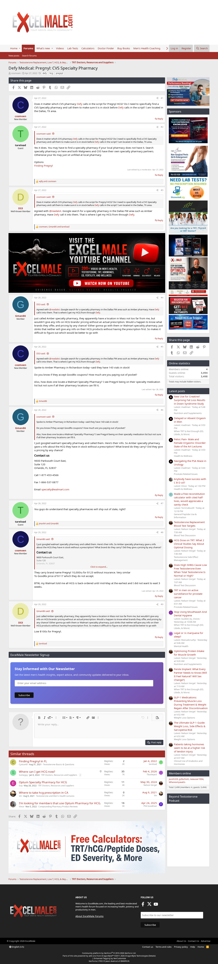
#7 (162, 503)
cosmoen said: (43, 133)
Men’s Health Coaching (146, 48)
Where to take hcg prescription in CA (43, 793)
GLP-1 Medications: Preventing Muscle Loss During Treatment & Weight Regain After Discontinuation (191, 703)
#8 (162, 532)
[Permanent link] (50, 455)
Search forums (29, 55)
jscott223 (173, 779)
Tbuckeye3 (152, 774)
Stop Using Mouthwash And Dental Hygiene (190, 613)
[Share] (157, 98)
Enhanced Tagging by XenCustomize (110, 958)
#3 (162, 190)
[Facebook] (143, 905)
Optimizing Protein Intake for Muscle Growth (189, 652)
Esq (20, 785)
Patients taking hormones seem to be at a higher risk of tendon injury (189, 748)
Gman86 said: (43, 539)
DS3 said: (40, 304)
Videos (60, 48)
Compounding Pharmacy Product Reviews (58, 806)
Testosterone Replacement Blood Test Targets (189, 523)
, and (54, 226)
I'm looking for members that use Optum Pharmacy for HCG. (60, 803)
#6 (162, 410)
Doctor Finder (106, 48)
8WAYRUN (125, 961)
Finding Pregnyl (43, 165)
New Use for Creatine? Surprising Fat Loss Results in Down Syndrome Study (189, 400)
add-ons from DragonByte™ (101, 955)
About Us (181, 941)
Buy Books (123, 48)
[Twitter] (149, 905)
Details (152, 955)
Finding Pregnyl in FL (33, 761)
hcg (51, 73)
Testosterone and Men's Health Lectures (55, 796)
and (47, 181)
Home (13, 48)
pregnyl (59, 73)
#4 (162, 297)
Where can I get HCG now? (37, 772)
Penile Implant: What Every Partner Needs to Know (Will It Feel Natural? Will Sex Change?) (190, 674)
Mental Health (181, 646)
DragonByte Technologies (136, 955)
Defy (79, 104)
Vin (20, 796)
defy (45, 73)
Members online (180, 773)
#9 (162, 604)
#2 (162, 126)
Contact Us (193, 941)
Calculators (87, 48)
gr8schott (184, 779)
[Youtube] (156, 905)
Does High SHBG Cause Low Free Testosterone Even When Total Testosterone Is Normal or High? (190, 570)
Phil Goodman (150, 806)
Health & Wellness (183, 455)
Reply (160, 118)
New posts (14, 55)
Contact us (147, 946)
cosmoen (16, 73)
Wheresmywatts (177, 782)
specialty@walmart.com (55, 489)
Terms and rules (163, 946)
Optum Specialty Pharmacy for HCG (43, 782)
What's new (43, 48)
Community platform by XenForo (109, 953)
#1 (162, 98)
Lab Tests (72, 48)
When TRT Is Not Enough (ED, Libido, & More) (189, 433)
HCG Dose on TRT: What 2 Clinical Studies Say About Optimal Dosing (189, 543)
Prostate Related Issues (186, 474)
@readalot (55, 211)
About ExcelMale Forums (89, 916)
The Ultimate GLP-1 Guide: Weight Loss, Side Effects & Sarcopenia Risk (189, 726)
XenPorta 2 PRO (96, 961)
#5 (162, 346)
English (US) (17, 946)
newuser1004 (196, 779)
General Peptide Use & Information (185, 516)
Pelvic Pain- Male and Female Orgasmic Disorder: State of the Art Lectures (190, 442)
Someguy (23, 775)
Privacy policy (181, 946)
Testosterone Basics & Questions (58, 764)
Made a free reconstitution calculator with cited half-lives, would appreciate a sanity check (189, 499)
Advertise (205, 941)
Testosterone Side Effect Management (186, 558)
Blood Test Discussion (185, 535)
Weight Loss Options (184, 717)
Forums (28, 48)
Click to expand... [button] (98, 566)
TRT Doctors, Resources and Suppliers (59, 775)
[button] (20, 48)
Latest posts (177, 391)
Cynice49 (23, 764)
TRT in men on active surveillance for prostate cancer (188, 593)
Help (192, 946)
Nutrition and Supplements (188, 413)
